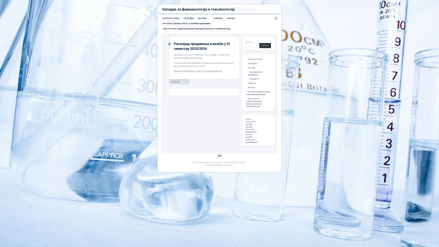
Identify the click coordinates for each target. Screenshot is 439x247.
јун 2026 (249, 124)
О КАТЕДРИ (188, 18)
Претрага (249, 42)
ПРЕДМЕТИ (254, 79)
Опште (183, 82)
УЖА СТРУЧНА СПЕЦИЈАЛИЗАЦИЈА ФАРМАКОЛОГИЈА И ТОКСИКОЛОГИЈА (197, 29)
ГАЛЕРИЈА (218, 18)
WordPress (218, 165)
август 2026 (250, 122)
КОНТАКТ (231, 18)
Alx (232, 165)
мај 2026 (249, 127)
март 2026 (250, 129)
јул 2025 (249, 135)
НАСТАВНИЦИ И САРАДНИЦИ (255, 73)
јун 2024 (249, 137)
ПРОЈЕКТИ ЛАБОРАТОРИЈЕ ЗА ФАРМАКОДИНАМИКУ (186, 24)
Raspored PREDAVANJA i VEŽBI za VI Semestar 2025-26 (198, 71)
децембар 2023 (252, 142)
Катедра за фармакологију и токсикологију (198, 9)
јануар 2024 (250, 140)
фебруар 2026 (251, 132)
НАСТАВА (202, 18)
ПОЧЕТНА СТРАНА (171, 18)
